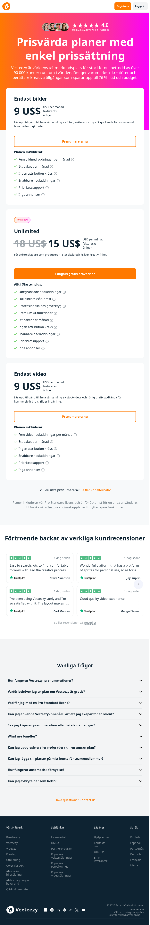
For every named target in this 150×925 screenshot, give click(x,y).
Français (132, 860)
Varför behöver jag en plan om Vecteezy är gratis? (46, 691)
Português (134, 848)
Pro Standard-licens (59, 502)
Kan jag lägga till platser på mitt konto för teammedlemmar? (56, 758)
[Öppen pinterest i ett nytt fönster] (64, 909)
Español (132, 843)
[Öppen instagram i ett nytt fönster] (52, 909)
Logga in (140, 6)
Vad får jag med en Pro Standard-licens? (39, 703)
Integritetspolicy (131, 912)
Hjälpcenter (99, 837)
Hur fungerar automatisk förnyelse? (36, 770)
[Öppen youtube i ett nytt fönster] (83, 909)
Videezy (11, 848)
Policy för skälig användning (121, 915)
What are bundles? (22, 736)
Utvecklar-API (15, 865)
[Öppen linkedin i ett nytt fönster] (58, 909)
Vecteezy (12, 843)
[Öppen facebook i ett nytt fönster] (45, 909)
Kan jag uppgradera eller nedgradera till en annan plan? (52, 747)
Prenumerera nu (75, 141)
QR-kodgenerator (17, 889)
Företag (69, 507)
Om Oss (97, 852)
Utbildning (13, 860)
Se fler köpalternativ (96, 490)
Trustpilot (90, 622)
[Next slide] (138, 584)
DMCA (54, 843)
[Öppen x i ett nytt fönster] (77, 909)
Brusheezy (13, 837)
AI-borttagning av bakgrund (17, 881)
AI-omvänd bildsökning (14, 872)
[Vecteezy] (6, 6)
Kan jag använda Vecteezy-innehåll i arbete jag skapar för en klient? (61, 714)
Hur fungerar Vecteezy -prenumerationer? (40, 680)
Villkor (114, 912)
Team (51, 507)
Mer (130, 865)
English (132, 837)
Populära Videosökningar (60, 873)
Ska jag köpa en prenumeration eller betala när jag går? (51, 725)
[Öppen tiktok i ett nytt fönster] (70, 909)
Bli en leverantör (98, 859)
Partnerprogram (60, 848)
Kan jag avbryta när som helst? (32, 781)
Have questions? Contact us (73, 800)
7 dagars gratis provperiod (75, 274)
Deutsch (132, 854)
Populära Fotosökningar (59, 864)
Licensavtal (57, 837)
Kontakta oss (98, 844)
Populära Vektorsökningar (60, 855)
